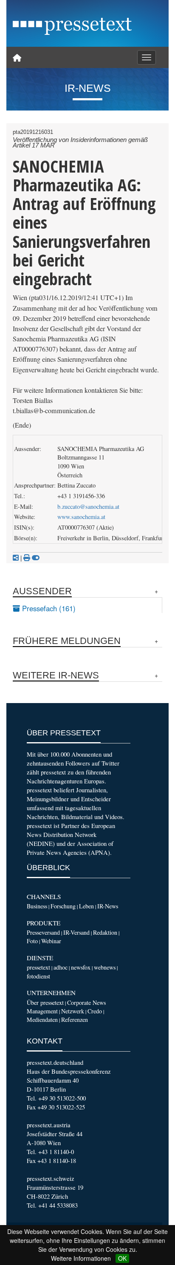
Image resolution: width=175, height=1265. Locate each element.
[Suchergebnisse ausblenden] (36, 557)
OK (122, 1258)
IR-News (107, 906)
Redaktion (105, 932)
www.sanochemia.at (81, 517)
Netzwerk (72, 1011)
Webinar (51, 941)
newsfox (80, 967)
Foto (32, 941)
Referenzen (74, 1019)
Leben (86, 906)
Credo (95, 1011)
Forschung (63, 906)
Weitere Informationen (81, 1258)
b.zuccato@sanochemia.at (88, 506)
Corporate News (86, 1002)
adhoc (61, 967)
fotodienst (38, 976)
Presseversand (43, 932)
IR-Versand (76, 932)
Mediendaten (42, 1019)
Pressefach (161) (48, 608)
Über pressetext (45, 1002)
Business (37, 906)
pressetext (38, 967)
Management (42, 1011)
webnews (105, 967)
